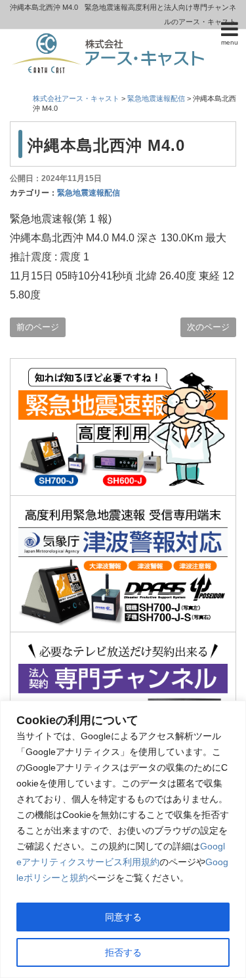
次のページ (208, 327)
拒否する (123, 952)
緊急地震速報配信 (88, 192)
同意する (123, 917)
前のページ (37, 327)
